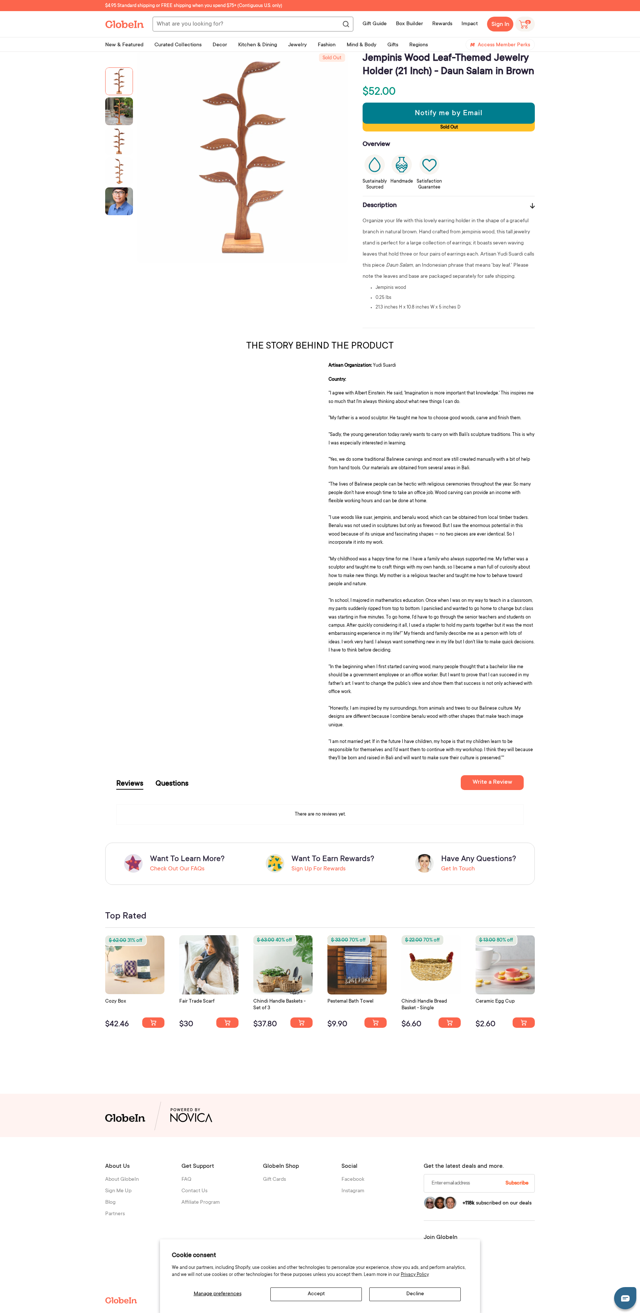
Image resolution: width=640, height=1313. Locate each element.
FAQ (186, 1180)
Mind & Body (361, 45)
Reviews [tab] (129, 784)
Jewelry (297, 45)
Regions (418, 45)
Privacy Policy (415, 1274)
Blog (110, 1203)
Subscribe (517, 1183)
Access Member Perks (504, 45)
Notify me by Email (449, 114)
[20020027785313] (450, 1022)
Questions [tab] (172, 784)
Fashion (327, 45)
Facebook (352, 1180)
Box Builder (409, 24)
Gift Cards (274, 1180)
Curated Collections (177, 45)
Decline (415, 1294)
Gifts (392, 45)
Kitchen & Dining (257, 45)
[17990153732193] (153, 1022)
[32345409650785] (375, 1022)
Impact (469, 24)
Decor (220, 45)
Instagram (352, 1191)
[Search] (345, 24)
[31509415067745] (524, 1022)
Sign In (500, 24)
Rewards (442, 24)
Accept (316, 1294)
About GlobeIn (122, 1180)
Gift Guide (375, 24)
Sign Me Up (118, 1191)
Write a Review (492, 782)
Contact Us (194, 1191)
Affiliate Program (200, 1203)
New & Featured (124, 45)
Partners (115, 1214)
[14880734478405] (301, 1022)
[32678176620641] (227, 1022)
